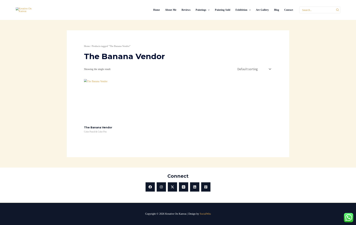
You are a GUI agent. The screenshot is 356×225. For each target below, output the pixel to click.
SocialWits (205, 213)
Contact (288, 9)
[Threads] (183, 187)
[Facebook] (150, 187)
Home (156, 9)
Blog (276, 9)
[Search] (337, 10)
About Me (170, 9)
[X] (172, 187)
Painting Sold (222, 9)
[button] (208, 9)
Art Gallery (262, 9)
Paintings (201, 9)
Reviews (186, 9)
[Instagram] (161, 187)
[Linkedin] (194, 187)
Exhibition (241, 9)
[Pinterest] (205, 187)
